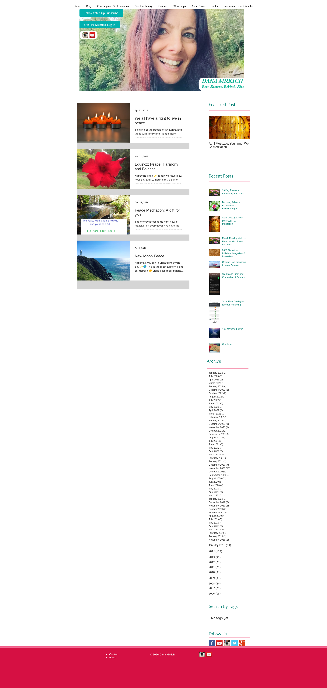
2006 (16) (214, 593)
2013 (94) (214, 557)
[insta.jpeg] (85, 35)
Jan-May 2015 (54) (220, 545)
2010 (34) (214, 572)
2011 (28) (214, 567)
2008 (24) (214, 583)
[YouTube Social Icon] (92, 35)
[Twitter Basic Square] (234, 643)
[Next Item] (244, 127)
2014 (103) (215, 551)
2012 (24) (214, 562)
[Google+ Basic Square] (242, 643)
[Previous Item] (214, 127)
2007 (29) (214, 588)
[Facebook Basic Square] (212, 643)
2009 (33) (214, 578)
